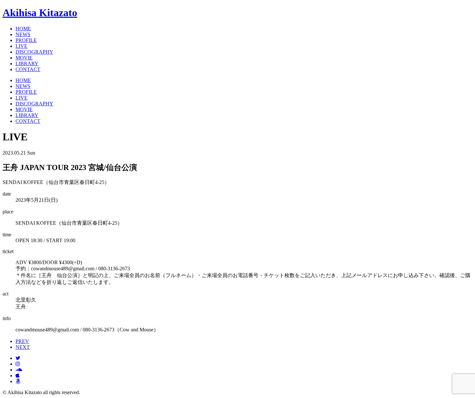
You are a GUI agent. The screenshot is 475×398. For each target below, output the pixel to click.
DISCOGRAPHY (34, 52)
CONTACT (28, 69)
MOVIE (24, 57)
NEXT (23, 347)
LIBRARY (27, 63)
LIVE (21, 46)
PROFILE (26, 40)
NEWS (23, 34)
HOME (23, 28)
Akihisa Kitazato (40, 12)
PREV (22, 341)
